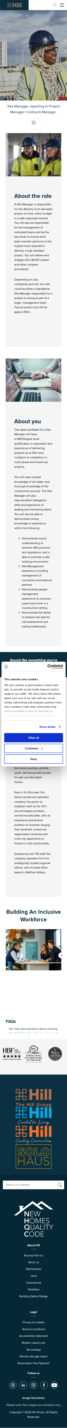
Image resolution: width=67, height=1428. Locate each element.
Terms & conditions (33, 1329)
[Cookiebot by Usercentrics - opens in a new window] (48, 666)
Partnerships (33, 1269)
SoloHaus (33, 1289)
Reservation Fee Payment (33, 1363)
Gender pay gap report (33, 1356)
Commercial (33, 1283)
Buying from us (33, 1255)
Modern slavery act (33, 1343)
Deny (33, 758)
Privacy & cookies (33, 1322)
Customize (31, 748)
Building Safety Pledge (33, 1296)
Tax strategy (33, 1349)
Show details (47, 726)
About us (33, 1262)
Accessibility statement (33, 1336)
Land (34, 1276)
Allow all (33, 737)
